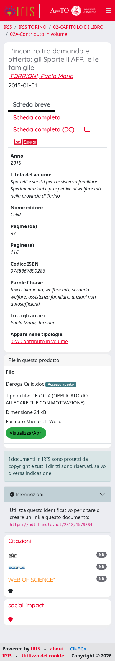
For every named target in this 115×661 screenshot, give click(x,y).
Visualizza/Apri (26, 433)
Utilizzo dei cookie (43, 655)
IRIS (8, 27)
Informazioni (28, 494)
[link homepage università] (73, 11)
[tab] (87, 129)
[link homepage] (22, 11)
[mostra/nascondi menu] (108, 11)
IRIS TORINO (33, 27)
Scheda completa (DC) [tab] (43, 129)
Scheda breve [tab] (31, 104)
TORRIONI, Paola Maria (41, 76)
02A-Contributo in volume (38, 34)
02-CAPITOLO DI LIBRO (78, 27)
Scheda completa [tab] (36, 117)
